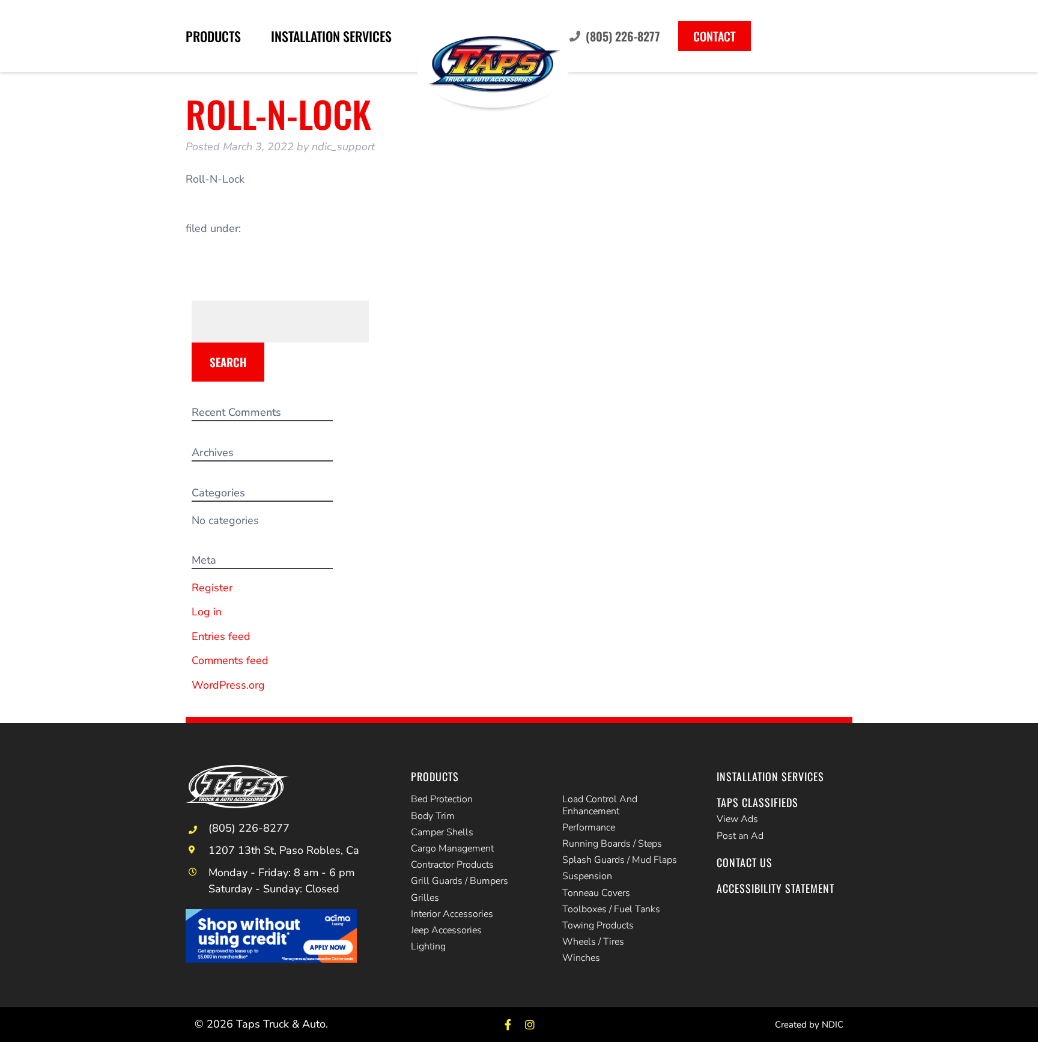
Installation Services (331, 36)
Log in (207, 612)
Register (212, 587)
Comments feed (230, 660)
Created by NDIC (809, 1025)
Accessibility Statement (775, 888)
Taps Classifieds (757, 802)
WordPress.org (228, 685)
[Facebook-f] (508, 1024)
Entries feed (221, 636)
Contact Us (744, 862)
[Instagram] (530, 1024)
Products (213, 36)
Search (228, 361)
